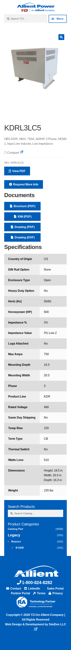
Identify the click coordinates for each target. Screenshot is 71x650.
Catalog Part (15, 528)
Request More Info (25, 184)
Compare (13, 152)
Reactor (16, 541)
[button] (61, 37)
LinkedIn (33, 588)
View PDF (18, 171)
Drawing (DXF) (24, 237)
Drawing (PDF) (24, 227)
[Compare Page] (22, 152)
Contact (15, 588)
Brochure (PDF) (24, 206)
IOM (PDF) (24, 216)
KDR (21, 547)
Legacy (14, 535)
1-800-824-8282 (37, 582)
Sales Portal (55, 588)
